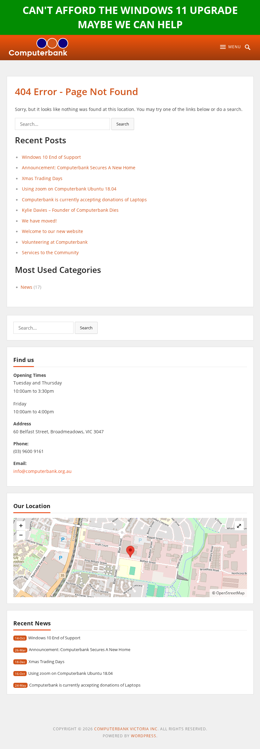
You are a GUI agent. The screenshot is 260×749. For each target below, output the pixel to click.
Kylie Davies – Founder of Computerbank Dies (70, 210)
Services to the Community (50, 252)
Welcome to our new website (52, 231)
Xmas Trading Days (42, 178)
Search (122, 124)
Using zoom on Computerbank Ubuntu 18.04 (69, 189)
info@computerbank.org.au (42, 471)
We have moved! (39, 221)
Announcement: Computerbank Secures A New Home (78, 168)
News (26, 287)
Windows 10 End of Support (51, 157)
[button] (230, 47)
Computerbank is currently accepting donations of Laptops (84, 200)
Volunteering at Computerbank (55, 242)
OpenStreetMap (230, 593)
